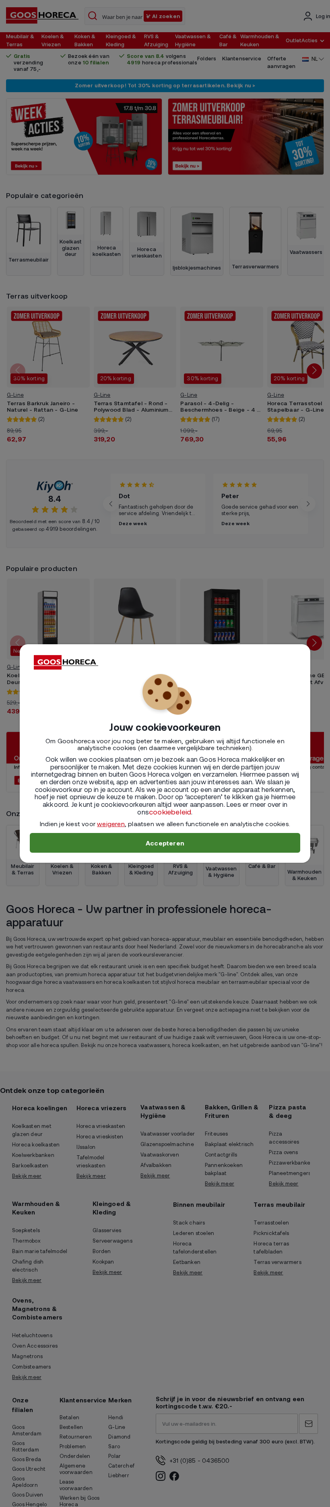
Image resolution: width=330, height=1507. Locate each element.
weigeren (111, 823)
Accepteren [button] (165, 843)
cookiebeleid (170, 811)
